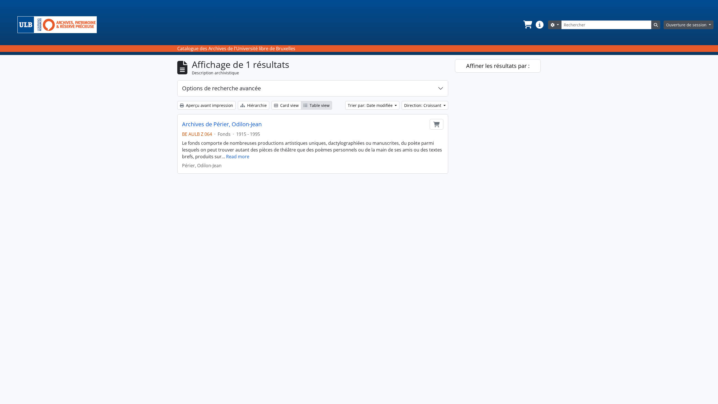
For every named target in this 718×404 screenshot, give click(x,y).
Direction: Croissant (423, 105)
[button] (527, 25)
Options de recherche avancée (221, 88)
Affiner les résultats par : (498, 66)
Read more (237, 156)
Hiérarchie (256, 105)
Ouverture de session (687, 24)
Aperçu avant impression (209, 105)
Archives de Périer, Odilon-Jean (222, 124)
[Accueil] (59, 24)
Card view (289, 105)
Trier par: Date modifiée (371, 105)
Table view (319, 105)
